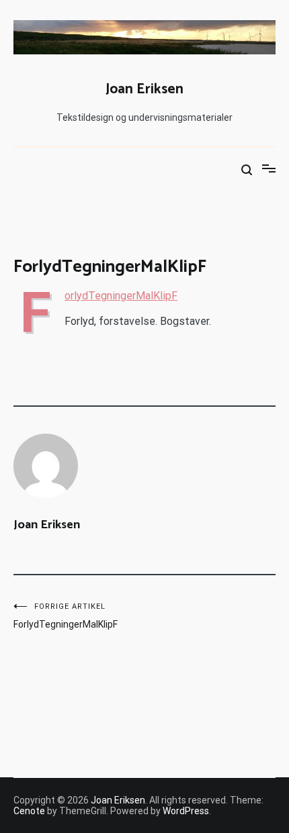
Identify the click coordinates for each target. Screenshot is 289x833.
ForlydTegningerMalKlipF (65, 616)
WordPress (186, 810)
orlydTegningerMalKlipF (121, 295)
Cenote (29, 810)
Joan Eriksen (144, 89)
